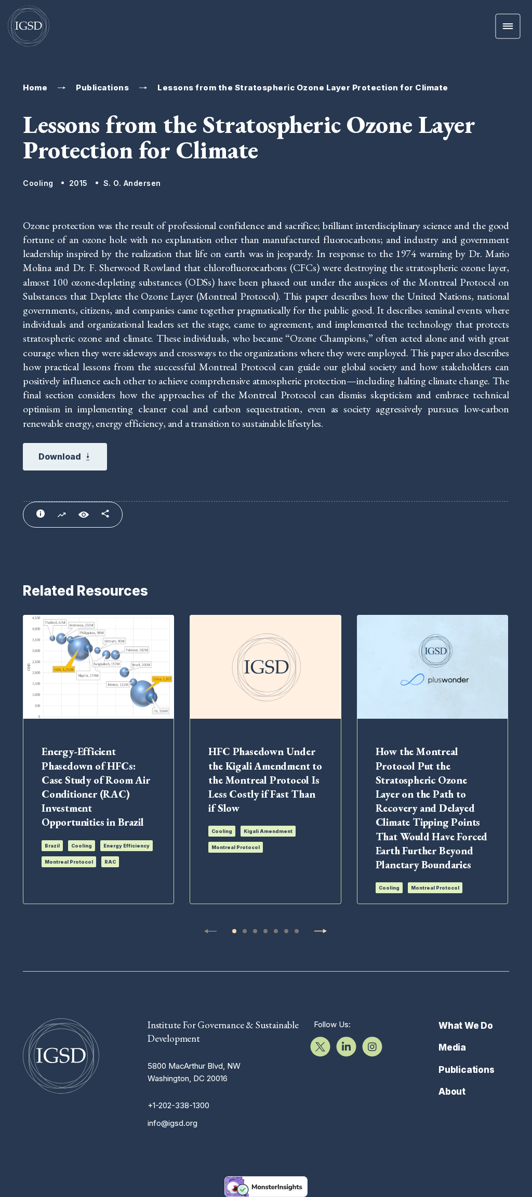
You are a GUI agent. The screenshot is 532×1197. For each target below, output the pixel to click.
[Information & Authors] (40, 513)
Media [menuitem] (452, 1047)
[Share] (105, 513)
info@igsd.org (172, 1123)
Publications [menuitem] (466, 1070)
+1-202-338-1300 (178, 1105)
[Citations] (61, 515)
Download (59, 456)
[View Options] (83, 515)
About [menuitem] (452, 1091)
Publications (102, 87)
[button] (234, 931)
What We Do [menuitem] (465, 1025)
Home (35, 87)
